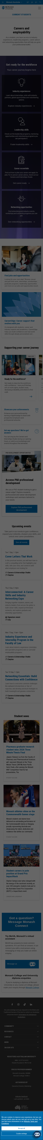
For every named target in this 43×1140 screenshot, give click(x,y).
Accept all (21, 1128)
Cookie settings (21, 1134)
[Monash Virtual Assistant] (37, 1134)
